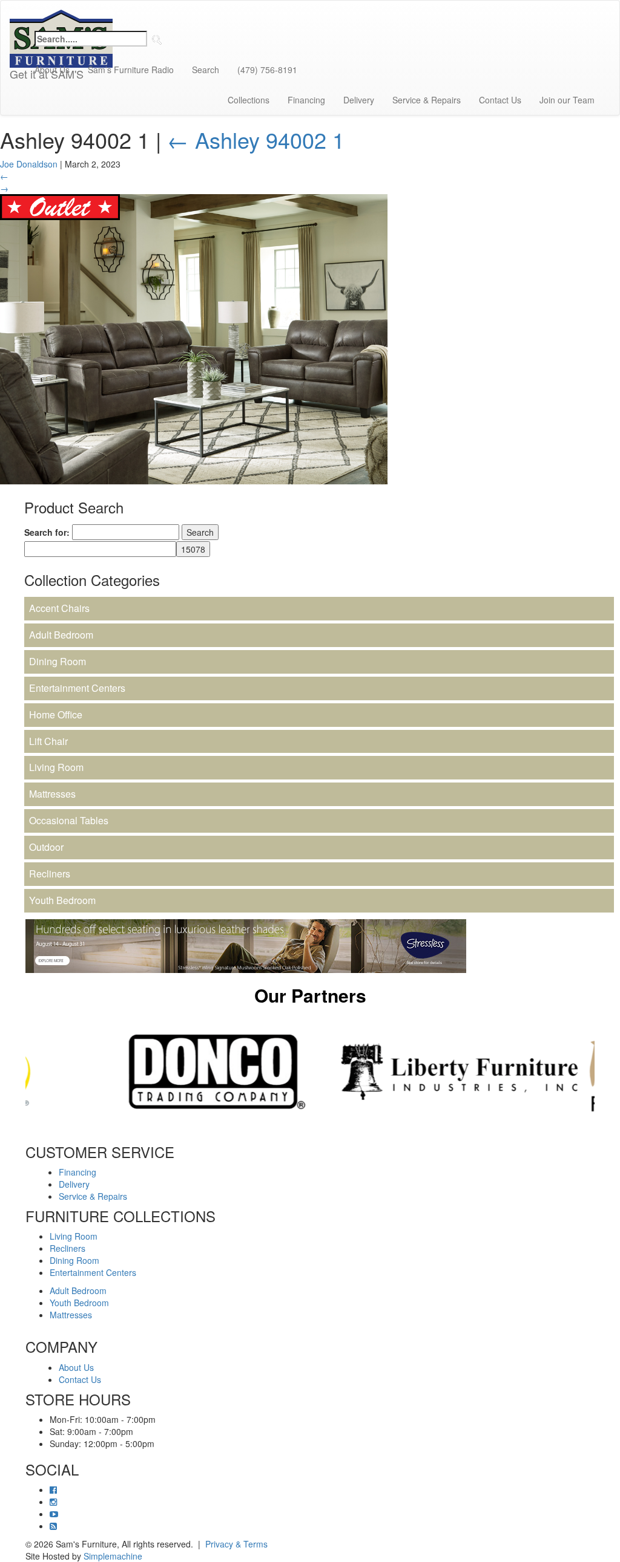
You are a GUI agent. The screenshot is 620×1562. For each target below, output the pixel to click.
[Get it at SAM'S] (61, 16)
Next (604, 1072)
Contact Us (500, 100)
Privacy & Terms (236, 1544)
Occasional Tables (68, 820)
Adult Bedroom (61, 635)
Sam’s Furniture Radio (131, 69)
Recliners (49, 873)
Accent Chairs (59, 608)
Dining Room (57, 661)
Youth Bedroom (62, 900)
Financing (306, 100)
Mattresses (52, 794)
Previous (16, 1072)
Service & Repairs (426, 100)
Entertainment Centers (77, 688)
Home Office (55, 714)
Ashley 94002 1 (256, 139)
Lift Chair (48, 741)
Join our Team (567, 100)
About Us (52, 69)
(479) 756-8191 (267, 69)
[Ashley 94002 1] (194, 337)
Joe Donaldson (29, 164)
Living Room (56, 767)
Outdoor (46, 847)
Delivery (358, 100)
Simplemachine (113, 1556)
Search (205, 69)
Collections (248, 100)
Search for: (47, 532)
